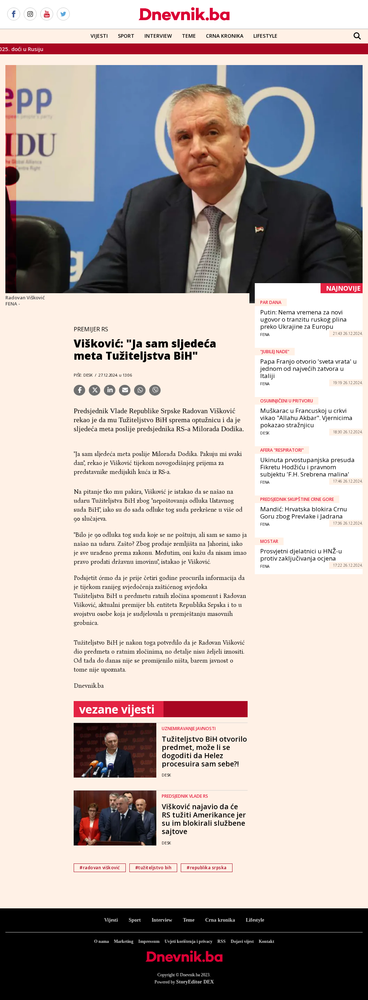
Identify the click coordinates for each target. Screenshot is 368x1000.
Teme (189, 35)
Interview (158, 35)
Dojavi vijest (242, 941)
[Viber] (155, 390)
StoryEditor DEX (195, 982)
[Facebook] (13, 14)
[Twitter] (63, 14)
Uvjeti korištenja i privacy (188, 941)
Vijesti (99, 35)
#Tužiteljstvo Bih (153, 868)
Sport (126, 35)
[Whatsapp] (140, 390)
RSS (221, 941)
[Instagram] (30, 14)
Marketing (123, 941)
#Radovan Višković (99, 868)
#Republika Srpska (207, 868)
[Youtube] (46, 14)
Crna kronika (220, 920)
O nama (101, 941)
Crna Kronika (224, 35)
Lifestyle (265, 35)
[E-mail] (124, 390)
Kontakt (266, 941)
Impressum (149, 941)
